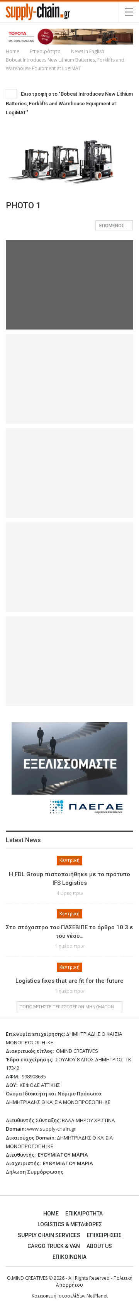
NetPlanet (97, 1296)
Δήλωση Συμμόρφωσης (34, 1171)
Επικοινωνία (69, 1257)
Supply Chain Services (49, 1235)
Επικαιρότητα (84, 1213)
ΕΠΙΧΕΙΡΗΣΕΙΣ (104, 1235)
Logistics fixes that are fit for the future (69, 980)
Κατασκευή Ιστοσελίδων (59, 1296)
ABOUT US (99, 1246)
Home (51, 1213)
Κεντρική (69, 860)
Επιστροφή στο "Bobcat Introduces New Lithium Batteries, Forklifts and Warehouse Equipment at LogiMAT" (69, 103)
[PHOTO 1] (69, 379)
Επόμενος (112, 225)
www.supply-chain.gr (51, 1128)
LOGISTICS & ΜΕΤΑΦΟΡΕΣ (69, 1224)
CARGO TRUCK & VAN (53, 1246)
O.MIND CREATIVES (27, 1278)
